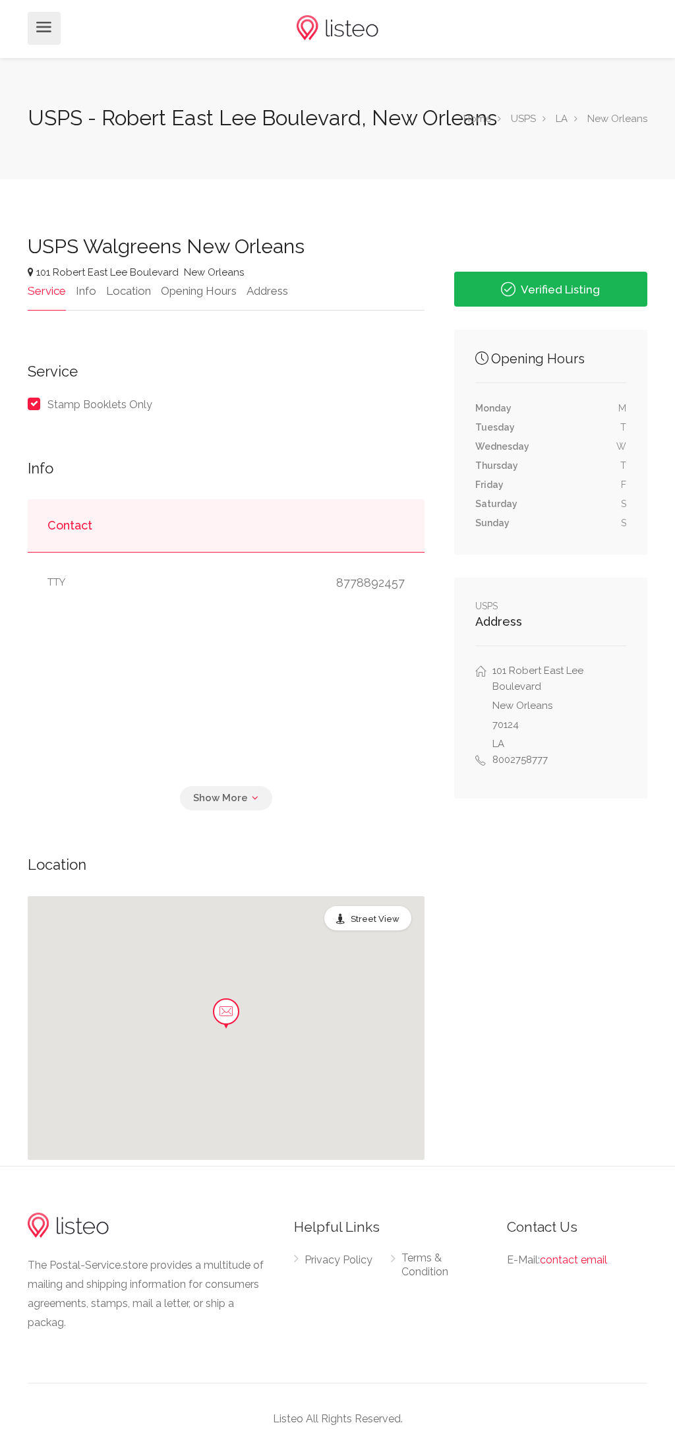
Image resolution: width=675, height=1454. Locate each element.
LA (562, 119)
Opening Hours (199, 290)
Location (128, 290)
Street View (375, 919)
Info (86, 290)
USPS (523, 119)
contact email (573, 1260)
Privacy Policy (338, 1260)
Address (267, 290)
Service (47, 290)
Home (477, 119)
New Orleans (617, 119)
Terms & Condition (424, 1265)
